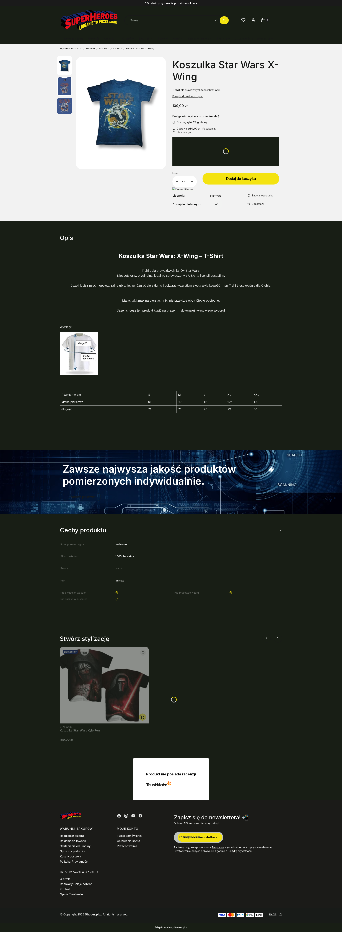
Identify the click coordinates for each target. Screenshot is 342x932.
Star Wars (104, 48)
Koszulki (90, 48)
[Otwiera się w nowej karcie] (119, 816)
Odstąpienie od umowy (75, 846)
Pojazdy (117, 48)
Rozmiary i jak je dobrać (76, 884)
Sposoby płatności (72, 851)
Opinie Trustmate (71, 894)
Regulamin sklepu (72, 836)
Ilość (175, 173)
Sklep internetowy (170, 927)
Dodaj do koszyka (241, 179)
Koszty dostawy (70, 856)
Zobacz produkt (142, 717)
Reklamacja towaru (73, 841)
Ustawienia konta (128, 841)
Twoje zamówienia (129, 836)
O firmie (65, 879)
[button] (224, 20)
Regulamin (218, 847)
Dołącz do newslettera (200, 837)
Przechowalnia (127, 846)
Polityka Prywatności (74, 861)
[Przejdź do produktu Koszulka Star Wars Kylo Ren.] (104, 685)
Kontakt (65, 889)
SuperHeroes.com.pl (71, 48)
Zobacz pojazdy (82, 497)
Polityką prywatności (240, 850)
